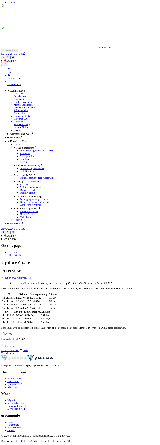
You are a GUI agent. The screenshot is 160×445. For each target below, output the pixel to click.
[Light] (3, 57)
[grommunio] (27, 360)
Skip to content (8, 2)
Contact (11, 430)
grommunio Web (16, 384)
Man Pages (13, 387)
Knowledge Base (16, 403)
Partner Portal (14, 427)
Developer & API (16, 408)
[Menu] (4, 64)
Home (11, 422)
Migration (12, 400)
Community (13, 424)
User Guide (13, 381)
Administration (15, 378)
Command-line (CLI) (18, 406)
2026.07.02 (26, 441)
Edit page (9, 334)
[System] (12, 57)
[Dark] (8, 57)
